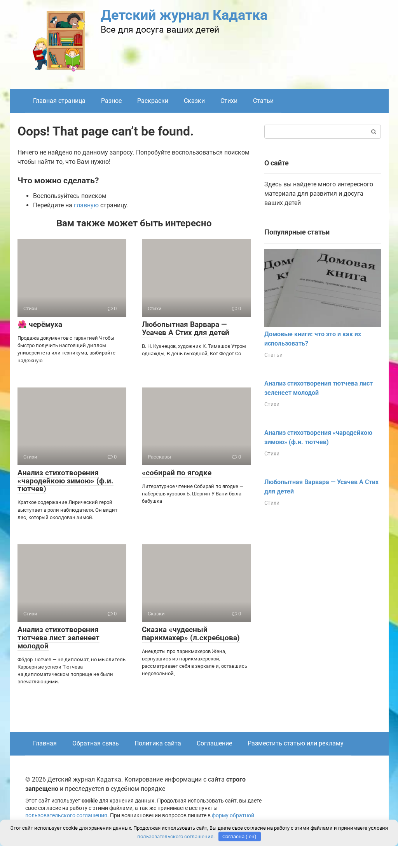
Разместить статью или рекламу (296, 743)
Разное (111, 100)
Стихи (228, 100)
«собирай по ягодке (176, 472)
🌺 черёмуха (39, 324)
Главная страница (59, 100)
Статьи (263, 100)
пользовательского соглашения (66, 815)
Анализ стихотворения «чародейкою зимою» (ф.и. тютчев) (65, 480)
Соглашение (214, 743)
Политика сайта (157, 743)
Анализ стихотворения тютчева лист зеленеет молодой (58, 637)
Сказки (194, 100)
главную (86, 205)
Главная (45, 743)
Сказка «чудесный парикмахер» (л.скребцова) (191, 633)
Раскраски (152, 100)
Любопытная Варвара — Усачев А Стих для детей (185, 328)
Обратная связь (95, 743)
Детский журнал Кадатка (184, 15)
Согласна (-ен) (239, 836)
